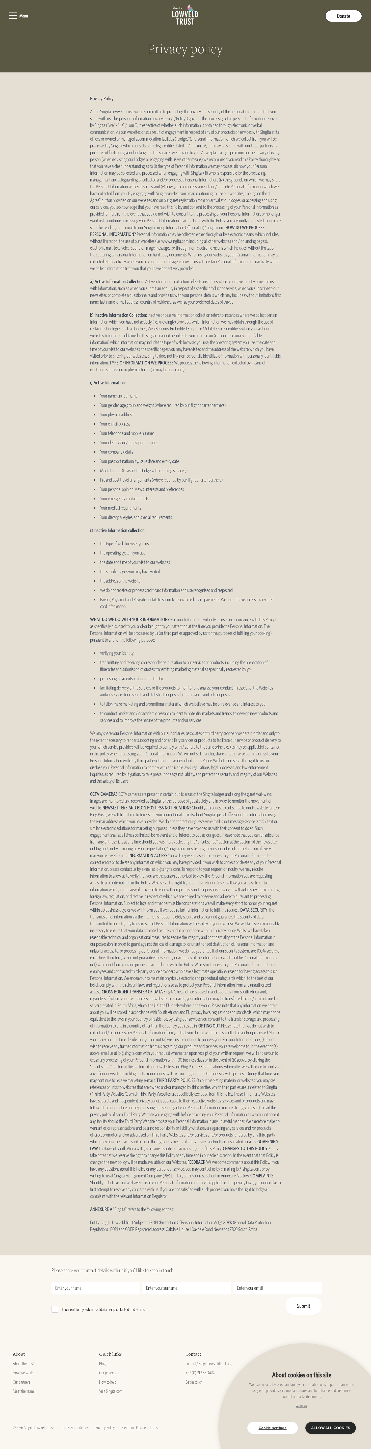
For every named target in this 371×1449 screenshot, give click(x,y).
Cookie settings (273, 1428)
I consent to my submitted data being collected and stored (103, 1309)
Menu (23, 15)
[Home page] (185, 16)
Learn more (301, 1405)
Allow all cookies (330, 1428)
